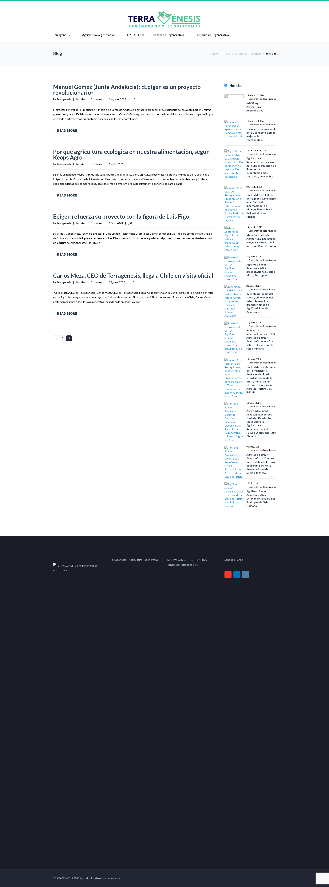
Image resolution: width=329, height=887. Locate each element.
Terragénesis (61, 35)
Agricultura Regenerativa (98, 35)
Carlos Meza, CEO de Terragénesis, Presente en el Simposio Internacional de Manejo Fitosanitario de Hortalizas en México (261, 205)
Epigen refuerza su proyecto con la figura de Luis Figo (121, 216)
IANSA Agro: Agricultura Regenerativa (254, 107)
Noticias (80, 99)
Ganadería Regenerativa (168, 35)
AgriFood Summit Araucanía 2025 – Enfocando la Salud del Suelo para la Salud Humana (260, 498)
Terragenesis (64, 99)
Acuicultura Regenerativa (212, 35)
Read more (67, 130)
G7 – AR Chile (136, 35)
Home (214, 53)
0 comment (97, 99)
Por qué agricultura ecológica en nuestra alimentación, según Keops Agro (131, 154)
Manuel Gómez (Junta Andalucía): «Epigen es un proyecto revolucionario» (127, 89)
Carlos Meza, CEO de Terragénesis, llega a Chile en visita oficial (133, 275)
